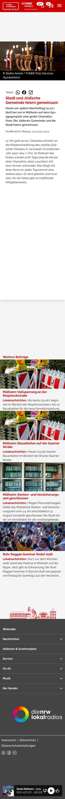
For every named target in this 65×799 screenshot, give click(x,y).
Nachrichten (11, 639)
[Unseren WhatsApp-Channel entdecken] (3, 753)
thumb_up (57, 791)
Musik (7, 678)
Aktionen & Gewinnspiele (20, 649)
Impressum (8, 740)
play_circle (51, 791)
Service (8, 658)
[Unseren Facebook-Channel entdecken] (9, 753)
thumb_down (45, 791)
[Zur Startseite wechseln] (11, 6)
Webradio (9, 629)
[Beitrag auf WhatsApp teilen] (18, 92)
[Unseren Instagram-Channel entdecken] (14, 753)
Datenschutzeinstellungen (18, 745)
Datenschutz (28, 740)
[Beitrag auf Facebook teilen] (24, 92)
